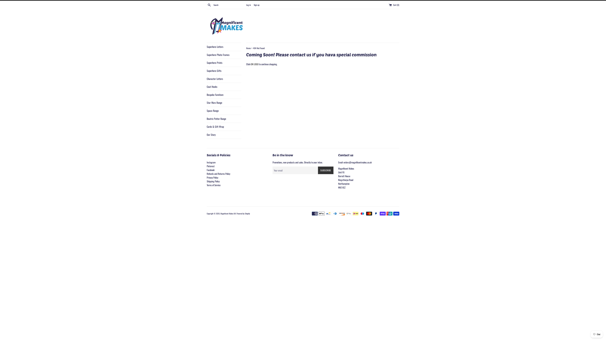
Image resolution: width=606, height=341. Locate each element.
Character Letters (215, 79)
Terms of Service (213, 185)
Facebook (210, 170)
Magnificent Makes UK (228, 213)
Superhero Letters (215, 47)
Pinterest (211, 166)
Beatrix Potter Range (216, 119)
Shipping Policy (213, 181)
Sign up (256, 4)
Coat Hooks (212, 87)
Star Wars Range (214, 103)
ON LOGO (254, 64)
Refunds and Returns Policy (218, 173)
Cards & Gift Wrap (215, 127)
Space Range (213, 111)
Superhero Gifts (214, 71)
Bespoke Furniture (215, 95)
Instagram (211, 162)
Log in (248, 4)
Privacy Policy (212, 177)
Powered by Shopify (243, 213)
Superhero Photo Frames (218, 55)
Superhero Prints (214, 63)
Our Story (211, 135)
